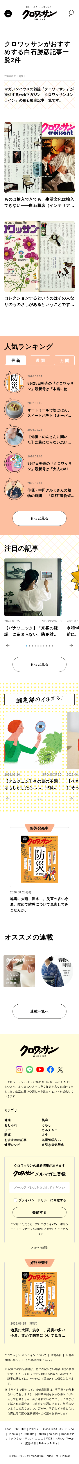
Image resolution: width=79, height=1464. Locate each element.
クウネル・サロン (22, 1438)
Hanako (13, 1434)
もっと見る (39, 518)
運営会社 (57, 1355)
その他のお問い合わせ (39, 1360)
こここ (39, 1438)
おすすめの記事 (15, 1140)
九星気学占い (51, 1140)
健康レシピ (12, 1144)
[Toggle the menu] (8, 13)
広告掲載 (30, 1443)
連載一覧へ (39, 1011)
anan (8, 1429)
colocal (53, 1434)
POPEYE (35, 1429)
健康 (7, 1120)
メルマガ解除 (39, 1247)
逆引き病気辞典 (53, 1144)
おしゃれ (10, 1125)
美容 (45, 1120)
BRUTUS (20, 1429)
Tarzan (41, 1434)
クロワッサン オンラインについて (25, 1355)
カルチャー (50, 1130)
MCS (49, 1438)
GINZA (69, 1429)
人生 (45, 1135)
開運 (7, 1135)
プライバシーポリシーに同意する (42, 1200)
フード (9, 1130)
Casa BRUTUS (53, 1429)
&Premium (27, 1434)
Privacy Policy (48, 1443)
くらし (46, 1125)
